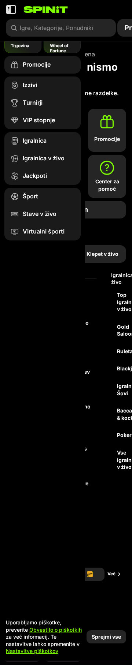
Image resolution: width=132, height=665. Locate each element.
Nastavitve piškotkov (32, 651)
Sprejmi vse (106, 637)
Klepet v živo (102, 254)
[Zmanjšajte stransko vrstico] (11, 9)
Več (111, 573)
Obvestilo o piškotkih (55, 630)
